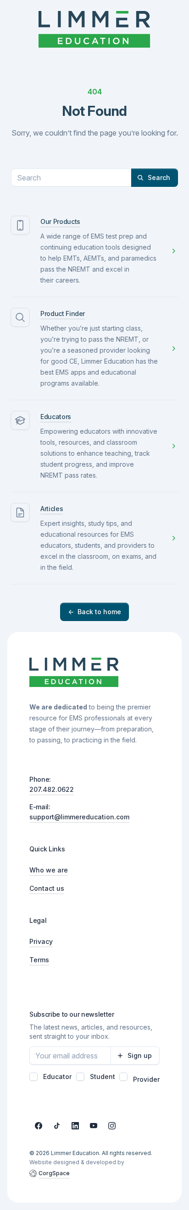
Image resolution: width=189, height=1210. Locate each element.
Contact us (46, 888)
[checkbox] (33, 1077)
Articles (51, 508)
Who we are (48, 870)
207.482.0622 (51, 789)
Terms (39, 960)
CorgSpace (54, 1173)
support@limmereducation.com (79, 817)
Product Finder (62, 313)
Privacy (41, 941)
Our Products (60, 221)
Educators (55, 416)
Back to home (94, 612)
